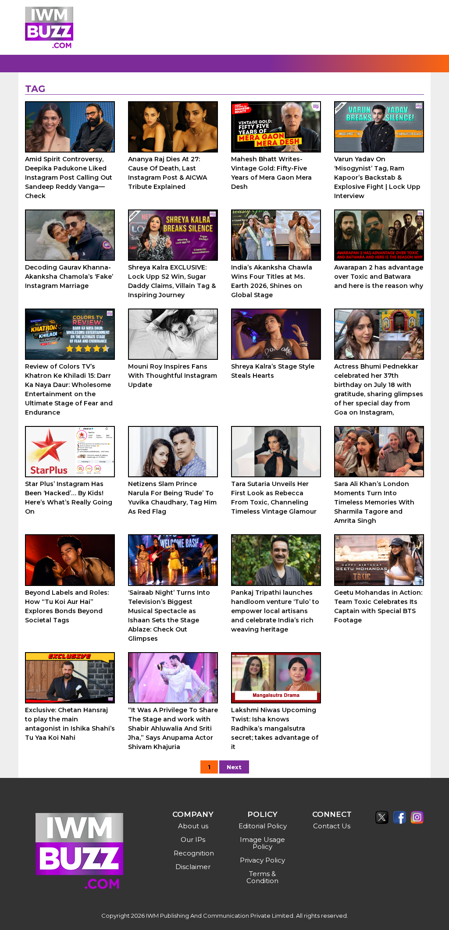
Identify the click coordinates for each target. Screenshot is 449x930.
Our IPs (193, 839)
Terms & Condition (262, 877)
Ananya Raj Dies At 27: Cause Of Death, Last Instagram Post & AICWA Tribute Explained (167, 173)
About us (193, 826)
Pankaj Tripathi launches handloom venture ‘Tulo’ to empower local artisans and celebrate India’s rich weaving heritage (275, 611)
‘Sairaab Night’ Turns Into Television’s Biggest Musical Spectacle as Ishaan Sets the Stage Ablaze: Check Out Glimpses (169, 615)
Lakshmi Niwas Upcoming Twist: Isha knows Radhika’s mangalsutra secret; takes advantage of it (274, 728)
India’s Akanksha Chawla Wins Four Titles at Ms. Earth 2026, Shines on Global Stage (271, 281)
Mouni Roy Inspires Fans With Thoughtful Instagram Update (172, 375)
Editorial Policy (263, 826)
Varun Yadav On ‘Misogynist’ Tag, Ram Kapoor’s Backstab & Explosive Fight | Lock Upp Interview (377, 177)
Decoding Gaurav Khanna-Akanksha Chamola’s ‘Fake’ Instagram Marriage (69, 276)
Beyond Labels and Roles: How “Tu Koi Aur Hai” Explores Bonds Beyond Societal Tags (67, 606)
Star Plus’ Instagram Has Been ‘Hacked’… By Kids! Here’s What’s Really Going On (68, 497)
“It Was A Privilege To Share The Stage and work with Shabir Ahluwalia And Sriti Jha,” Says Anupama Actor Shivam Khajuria (173, 728)
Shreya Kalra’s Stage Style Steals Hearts (272, 371)
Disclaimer (192, 867)
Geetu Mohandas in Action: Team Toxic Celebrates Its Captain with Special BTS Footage (378, 606)
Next (234, 766)
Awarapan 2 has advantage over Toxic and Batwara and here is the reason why (378, 276)
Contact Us (331, 826)
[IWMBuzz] (49, 27)
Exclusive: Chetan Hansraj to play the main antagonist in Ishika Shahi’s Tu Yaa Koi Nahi (70, 724)
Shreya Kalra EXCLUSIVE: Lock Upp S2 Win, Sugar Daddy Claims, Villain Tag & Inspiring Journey (172, 281)
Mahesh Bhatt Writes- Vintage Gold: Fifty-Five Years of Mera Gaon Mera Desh (271, 173)
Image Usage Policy (262, 843)
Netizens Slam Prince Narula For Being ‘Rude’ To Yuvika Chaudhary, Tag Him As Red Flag (172, 497)
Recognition (194, 853)
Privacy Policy (262, 860)
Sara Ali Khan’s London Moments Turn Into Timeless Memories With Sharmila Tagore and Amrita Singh (374, 502)
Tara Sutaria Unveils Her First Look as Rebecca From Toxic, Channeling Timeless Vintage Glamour (274, 497)
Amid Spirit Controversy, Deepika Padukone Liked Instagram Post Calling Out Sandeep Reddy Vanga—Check (68, 177)
